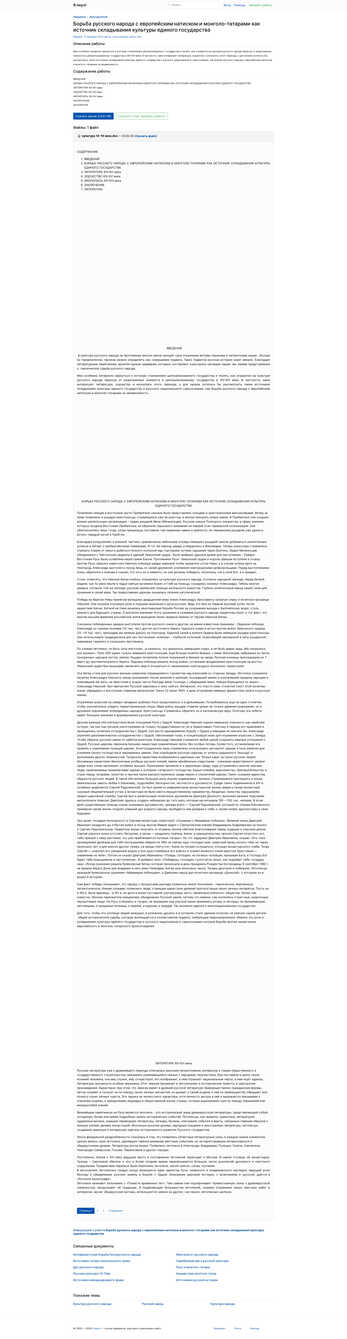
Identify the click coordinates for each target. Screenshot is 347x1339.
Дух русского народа (88, 1267)
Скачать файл (146, 136)
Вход (227, 5)
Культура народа (223, 1304)
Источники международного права (98, 1280)
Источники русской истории (197, 1280)
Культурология (98, 17)
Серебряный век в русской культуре (202, 1261)
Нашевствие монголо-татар (196, 1273)
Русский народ (152, 1304)
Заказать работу (260, 5)
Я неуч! (96, 1328)
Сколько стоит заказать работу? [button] (142, 116)
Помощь (240, 5)
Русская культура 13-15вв (91, 1273)
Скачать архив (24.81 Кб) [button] (93, 116)
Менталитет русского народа (197, 1254)
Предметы (79, 17)
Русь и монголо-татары (193, 1267)
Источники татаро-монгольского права (101, 1261)
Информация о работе (168, 1231)
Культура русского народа (92, 1304)
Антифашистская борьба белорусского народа (107, 1254)
